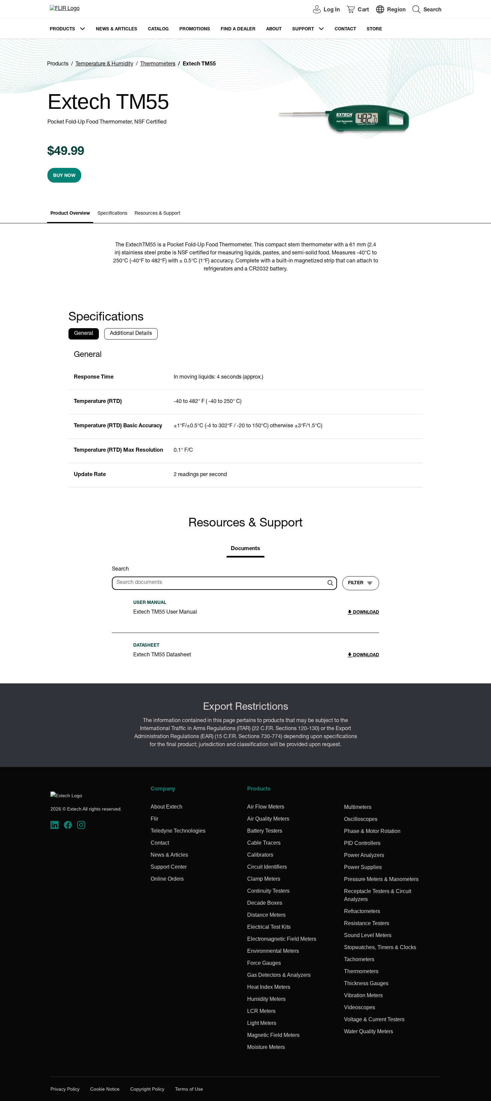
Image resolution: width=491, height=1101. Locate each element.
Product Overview (70, 213)
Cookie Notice (105, 1089)
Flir (154, 819)
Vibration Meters (363, 995)
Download (365, 613)
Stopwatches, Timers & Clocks (380, 947)
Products (62, 29)
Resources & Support (157, 213)
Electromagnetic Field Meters (281, 939)
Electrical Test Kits (269, 927)
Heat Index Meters (268, 987)
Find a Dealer (238, 29)
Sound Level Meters (367, 935)
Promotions (194, 29)
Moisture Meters (266, 1047)
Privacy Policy (64, 1089)
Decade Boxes (264, 903)
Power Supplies (363, 867)
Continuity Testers (268, 891)
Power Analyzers (364, 855)
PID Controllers (362, 843)
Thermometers (157, 64)
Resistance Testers (366, 923)
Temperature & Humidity (104, 64)
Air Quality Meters (268, 819)
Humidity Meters (266, 999)
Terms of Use (189, 1089)
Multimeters (357, 807)
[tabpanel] (245, 416)
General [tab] (83, 334)
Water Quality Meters (368, 1031)
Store (374, 29)
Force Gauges (264, 963)
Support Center (169, 867)
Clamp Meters (263, 879)
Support (303, 29)
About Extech (166, 807)
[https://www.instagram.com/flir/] (81, 825)
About (274, 29)
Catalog (158, 29)
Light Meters (261, 1023)
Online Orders (167, 879)
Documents (245, 549)
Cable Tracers (264, 843)
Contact (345, 29)
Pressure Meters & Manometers (381, 879)
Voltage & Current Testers (374, 1019)
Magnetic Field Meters (273, 1035)
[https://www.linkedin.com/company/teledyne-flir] (54, 825)
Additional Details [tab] (131, 334)
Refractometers (362, 911)
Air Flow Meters (265, 807)
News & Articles (116, 29)
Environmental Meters (273, 951)
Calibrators (260, 855)
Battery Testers (264, 831)
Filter (355, 583)
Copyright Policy (147, 1089)
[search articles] (331, 583)
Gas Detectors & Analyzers (279, 975)
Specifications (112, 213)
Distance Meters (266, 915)
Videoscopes (359, 1007)
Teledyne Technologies (178, 831)
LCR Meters (261, 1011)
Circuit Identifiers (267, 867)
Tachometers (359, 959)
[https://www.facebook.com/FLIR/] (68, 825)
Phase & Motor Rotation (372, 831)
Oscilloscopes (360, 819)
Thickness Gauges (366, 983)
